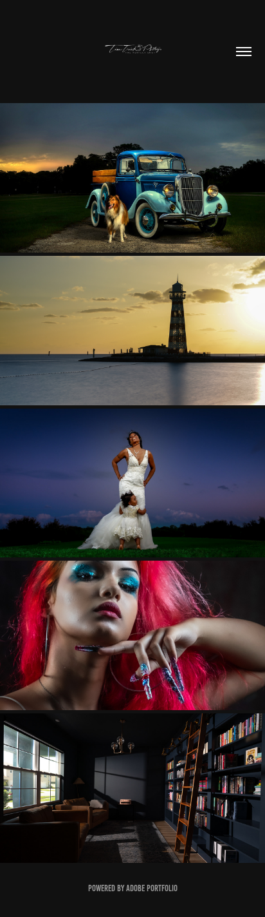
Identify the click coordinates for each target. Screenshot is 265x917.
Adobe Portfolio (152, 888)
